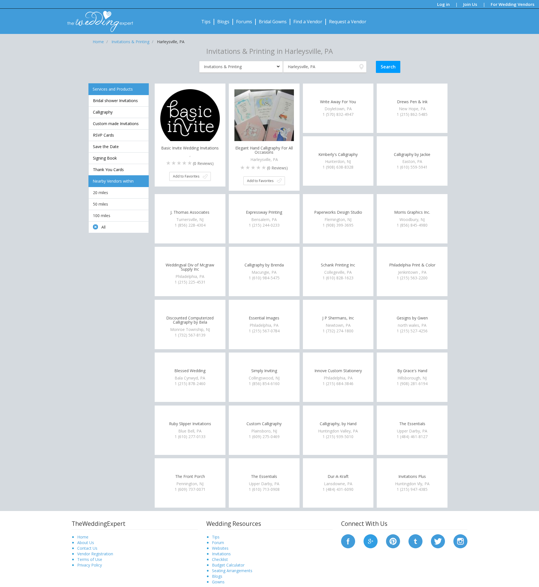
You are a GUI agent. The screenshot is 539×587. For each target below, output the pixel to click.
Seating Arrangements (232, 570)
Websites (220, 548)
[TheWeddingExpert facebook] (348, 540)
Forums (244, 22)
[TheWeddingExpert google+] (371, 540)
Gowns (218, 581)
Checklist (220, 559)
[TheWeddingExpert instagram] (460, 540)
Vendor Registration (95, 553)
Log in (443, 4)
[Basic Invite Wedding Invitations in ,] (190, 118)
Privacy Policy (89, 565)
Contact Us (87, 548)
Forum (218, 542)
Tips (206, 22)
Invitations (221, 553)
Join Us (470, 4)
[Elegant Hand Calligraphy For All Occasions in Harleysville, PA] (264, 118)
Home (82, 537)
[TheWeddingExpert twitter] (438, 540)
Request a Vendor (347, 22)
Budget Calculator (228, 565)
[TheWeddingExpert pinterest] (393, 540)
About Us (85, 542)
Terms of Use (89, 559)
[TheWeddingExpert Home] (98, 18)
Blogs (223, 22)
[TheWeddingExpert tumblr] (415, 540)
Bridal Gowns (273, 22)
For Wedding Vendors (513, 4)
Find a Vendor (307, 22)
